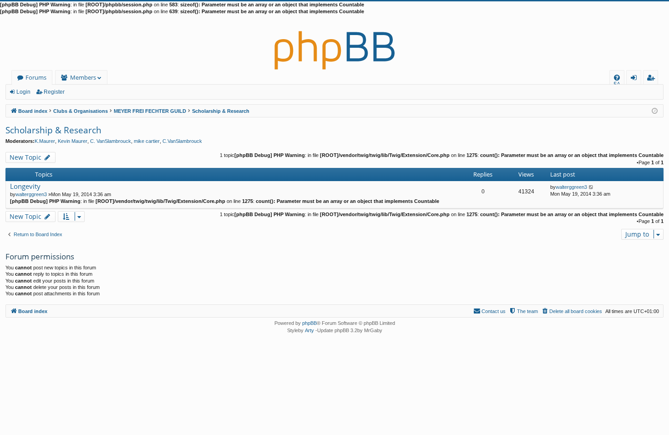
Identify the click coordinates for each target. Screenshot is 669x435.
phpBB (309, 323)
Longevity (25, 186)
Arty (309, 330)
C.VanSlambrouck (182, 141)
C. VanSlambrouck (110, 141)
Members (83, 77)
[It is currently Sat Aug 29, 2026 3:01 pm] (655, 110)
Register (54, 92)
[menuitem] (617, 78)
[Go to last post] (591, 187)
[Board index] (334, 42)
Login (23, 92)
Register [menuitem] (653, 79)
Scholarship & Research (53, 130)
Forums (35, 77)
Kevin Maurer (72, 141)
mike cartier (147, 141)
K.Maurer (45, 141)
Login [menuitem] (635, 79)
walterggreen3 (31, 194)
